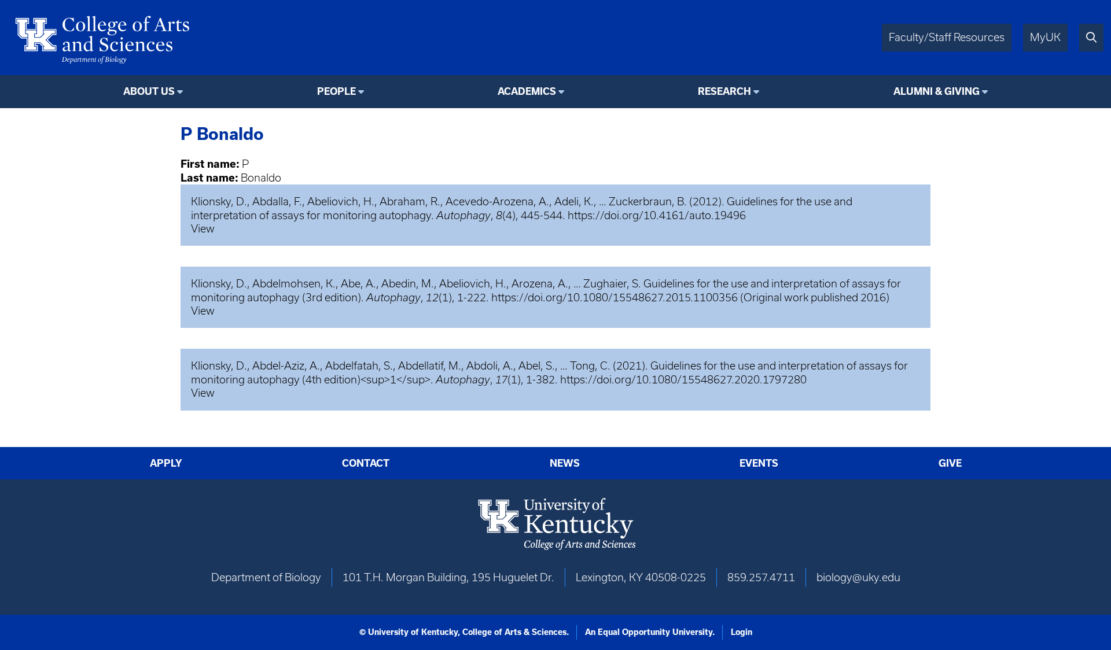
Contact (365, 463)
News (565, 463)
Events (759, 463)
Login (741, 632)
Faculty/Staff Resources (947, 37)
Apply (166, 463)
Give (950, 463)
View (203, 229)
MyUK (1045, 37)
